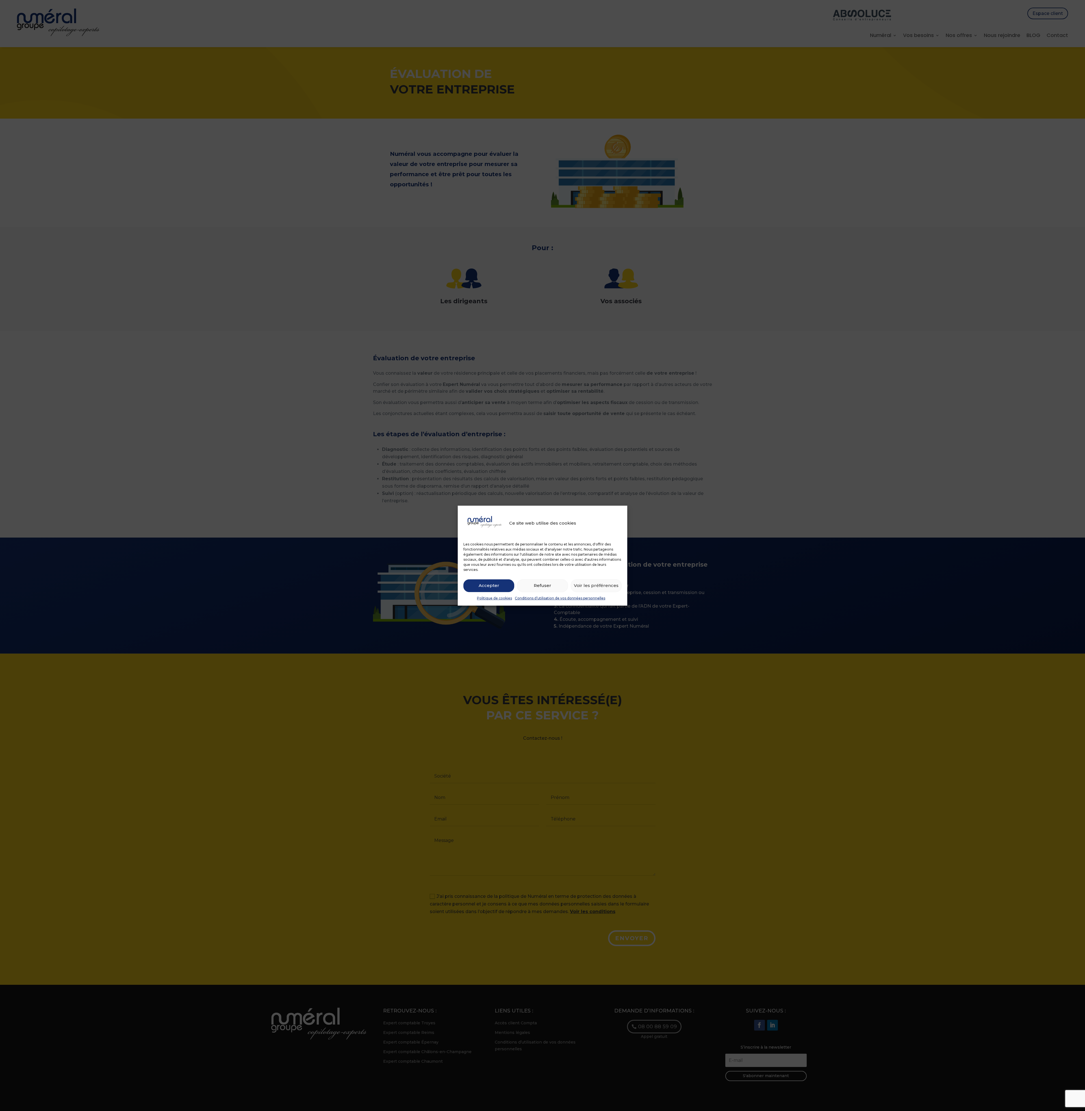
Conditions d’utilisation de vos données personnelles (560, 598)
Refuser (542, 585)
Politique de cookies (494, 598)
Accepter (489, 585)
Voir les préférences (596, 585)
